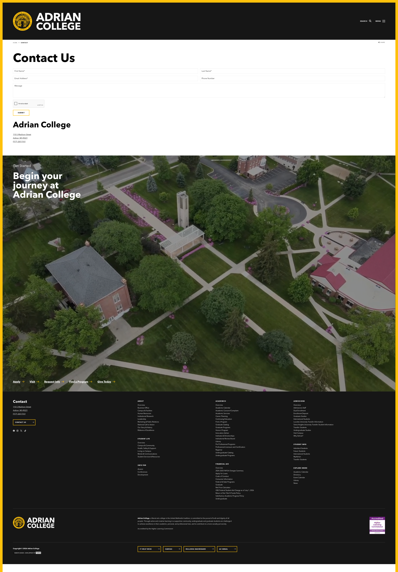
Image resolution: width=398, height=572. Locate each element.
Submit (21, 113)
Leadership (142, 419)
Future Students (299, 451)
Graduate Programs (223, 427)
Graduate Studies (300, 416)
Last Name (206, 71)
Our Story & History (145, 427)
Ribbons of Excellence (146, 430)
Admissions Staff (300, 408)
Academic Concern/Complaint (227, 411)
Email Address (20, 78)
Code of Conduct (222, 476)
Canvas (168, 549)
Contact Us (20, 422)
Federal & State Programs (225, 482)
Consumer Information (224, 479)
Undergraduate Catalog (224, 453)
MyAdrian (297, 457)
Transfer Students (300, 427)
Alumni (140, 469)
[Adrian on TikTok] (25, 431)
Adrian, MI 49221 (20, 138)
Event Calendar (299, 478)
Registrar (219, 450)
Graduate (219, 485)
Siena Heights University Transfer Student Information (313, 425)
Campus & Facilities (145, 411)
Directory (297, 475)
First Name (19, 71)
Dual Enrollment (300, 411)
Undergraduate (221, 499)
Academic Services (223, 413)
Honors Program (222, 430)
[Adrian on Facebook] (14, 431)
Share (382, 42)
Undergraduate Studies (302, 430)
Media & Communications (147, 454)
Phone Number (207, 78)
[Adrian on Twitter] (21, 431)
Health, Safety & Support (147, 448)
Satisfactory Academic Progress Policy (230, 496)
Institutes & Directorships (225, 436)
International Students (302, 419)
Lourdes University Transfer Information (308, 422)
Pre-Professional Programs (225, 444)
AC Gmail (223, 549)
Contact (24, 42)
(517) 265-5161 (19, 141)
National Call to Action (146, 425)
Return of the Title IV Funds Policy (228, 493)
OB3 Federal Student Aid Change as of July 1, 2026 (235, 490)
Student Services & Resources (149, 457)
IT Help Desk (146, 549)
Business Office (143, 408)
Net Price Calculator (223, 487)
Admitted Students (301, 448)
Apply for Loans (222, 473)
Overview (141, 405)
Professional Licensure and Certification (230, 447)
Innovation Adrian (222, 433)
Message (18, 86)
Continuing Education (224, 419)
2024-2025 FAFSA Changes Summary (229, 471)
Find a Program (221, 422)
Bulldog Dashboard (196, 549)
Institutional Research (145, 416)
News (296, 483)
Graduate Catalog (222, 425)
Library (218, 441)
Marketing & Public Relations (148, 422)
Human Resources (144, 413)
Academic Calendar (223, 408)
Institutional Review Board (225, 439)
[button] (366, 21)
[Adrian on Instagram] (17, 431)
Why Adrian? (298, 436)
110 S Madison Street (22, 134)
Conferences (142, 472)
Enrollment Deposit (301, 413)
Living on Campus (144, 451)
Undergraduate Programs (225, 455)
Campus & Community (146, 445)
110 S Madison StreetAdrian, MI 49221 (22, 409)
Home (15, 42)
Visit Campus (298, 433)
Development (143, 475)
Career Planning (222, 416)
